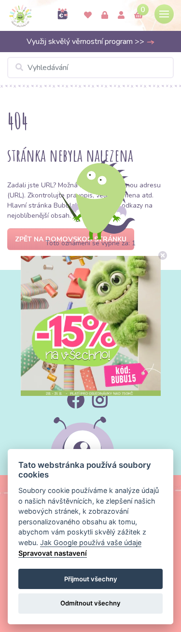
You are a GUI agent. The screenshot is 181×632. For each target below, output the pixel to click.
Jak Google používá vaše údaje (90, 542)
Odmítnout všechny (90, 603)
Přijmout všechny (90, 579)
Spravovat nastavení (52, 553)
